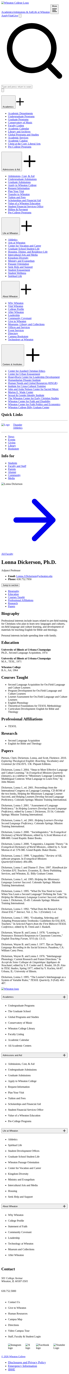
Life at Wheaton (41, 12)
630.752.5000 (8, 1291)
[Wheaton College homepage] (15, 2)
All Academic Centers (19, 1045)
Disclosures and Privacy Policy (27, 1362)
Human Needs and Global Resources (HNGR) (32, 383)
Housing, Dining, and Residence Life (28, 251)
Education (13, 594)
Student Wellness (17, 273)
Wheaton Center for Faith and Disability (29, 401)
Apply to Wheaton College (22, 185)
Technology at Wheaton (20, 339)
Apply (4, 15)
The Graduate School (19, 1011)
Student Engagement (19, 270)
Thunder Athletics (17, 426)
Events (11, 439)
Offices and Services (19, 327)
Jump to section (10, 585)
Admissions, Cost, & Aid (21, 176)
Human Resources (17, 1313)
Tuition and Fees (17, 197)
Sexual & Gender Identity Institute (26, 395)
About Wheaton (10, 296)
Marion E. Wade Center (20, 392)
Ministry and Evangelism (21, 260)
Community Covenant (19, 318)
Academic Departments (20, 113)
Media (11, 478)
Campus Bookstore (18, 336)
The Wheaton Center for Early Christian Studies (33, 398)
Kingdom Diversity (18, 257)
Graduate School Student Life (24, 248)
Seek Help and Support (20, 267)
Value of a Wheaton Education (24, 203)
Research (13, 603)
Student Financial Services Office (25, 206)
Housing (12, 1191)
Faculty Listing (16, 125)
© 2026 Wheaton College (13, 1356)
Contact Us (14, 1302)
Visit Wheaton (15, 306)
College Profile (16, 309)
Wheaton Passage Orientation (23, 1162)
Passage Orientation (18, 263)
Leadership (14, 315)
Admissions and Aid (12, 1055)
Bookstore (13, 448)
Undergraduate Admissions (22, 179)
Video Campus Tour (18, 1330)
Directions (13, 1325)
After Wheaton (16, 312)
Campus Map (15, 1319)
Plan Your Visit (16, 191)
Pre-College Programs (19, 146)
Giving (11, 442)
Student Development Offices (23, 1150)
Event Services (16, 330)
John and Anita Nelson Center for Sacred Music (33, 389)
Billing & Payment (18, 209)
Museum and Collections (21, 1249)
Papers (11, 606)
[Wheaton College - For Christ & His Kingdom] (10, 988)
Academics (7, 12)
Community (14, 475)
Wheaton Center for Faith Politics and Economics (34, 404)
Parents (12, 469)
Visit (10, 15)
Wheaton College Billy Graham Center (28, 407)
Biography (13, 591)
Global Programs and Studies (23, 134)
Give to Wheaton (17, 321)
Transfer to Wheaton (19, 194)
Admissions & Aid (23, 12)
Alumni (12, 472)
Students (12, 463)
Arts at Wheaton (16, 242)
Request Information (19, 188)
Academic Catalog (18, 140)
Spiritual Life (15, 276)
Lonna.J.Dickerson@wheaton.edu (34, 576)
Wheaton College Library (21, 1028)
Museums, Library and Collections (26, 324)
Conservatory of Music (20, 122)
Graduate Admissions (19, 182)
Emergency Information (22, 1366)
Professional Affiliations (20, 600)
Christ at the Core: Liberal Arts (24, 143)
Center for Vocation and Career (24, 245)
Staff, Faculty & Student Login (24, 1336)
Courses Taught (16, 597)
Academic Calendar (18, 128)
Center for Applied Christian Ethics (26, 371)
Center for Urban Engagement (24, 374)
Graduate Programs (18, 119)
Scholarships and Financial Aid (24, 200)
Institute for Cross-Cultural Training (27, 386)
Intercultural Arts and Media (23, 254)
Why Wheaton (15, 303)
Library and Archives (19, 131)
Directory (13, 333)
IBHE (11, 1369)
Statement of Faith (17, 1226)
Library (12, 445)
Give (15, 15)
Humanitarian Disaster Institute (24, 380)
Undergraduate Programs (21, 116)
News (11, 436)
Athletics (12, 239)
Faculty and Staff (17, 466)
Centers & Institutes (13, 364)
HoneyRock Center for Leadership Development (34, 377)
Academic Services (18, 137)
